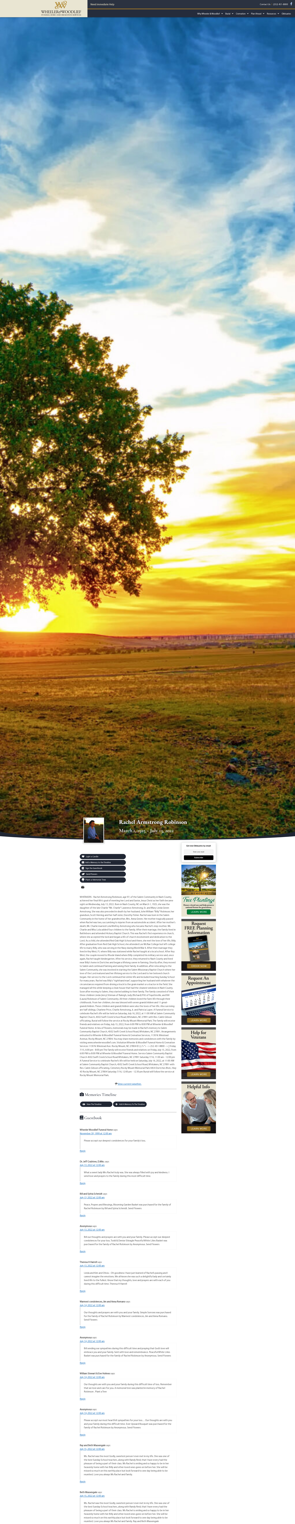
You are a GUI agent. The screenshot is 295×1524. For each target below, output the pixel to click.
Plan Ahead (256, 13)
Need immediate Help (102, 4)
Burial (227, 13)
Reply (83, 1150)
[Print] (82, 887)
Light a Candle (92, 856)
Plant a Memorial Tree (96, 880)
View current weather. (130, 1083)
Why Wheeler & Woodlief (208, 13)
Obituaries (286, 13)
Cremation (241, 13)
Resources (271, 13)
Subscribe (198, 858)
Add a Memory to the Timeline (98, 862)
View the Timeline (93, 1104)
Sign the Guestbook (93, 868)
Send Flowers (91, 874)
